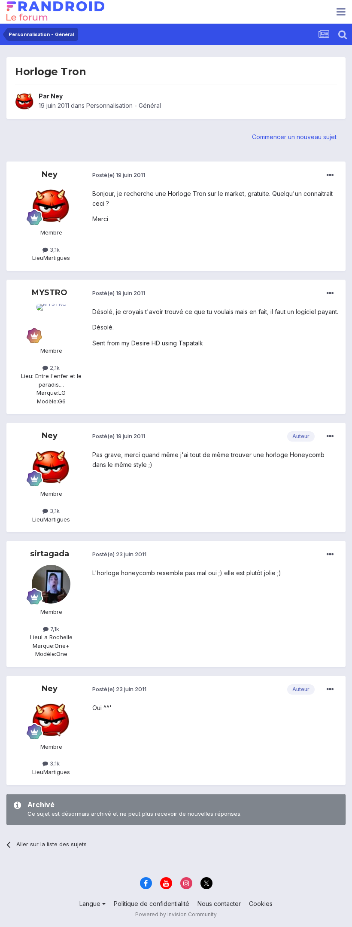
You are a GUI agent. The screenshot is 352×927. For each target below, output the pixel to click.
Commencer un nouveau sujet (294, 136)
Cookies (261, 903)
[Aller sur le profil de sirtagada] (51, 584)
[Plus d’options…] (330, 175)
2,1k (54, 367)
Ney (57, 96)
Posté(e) (118, 174)
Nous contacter (219, 903)
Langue (90, 903)
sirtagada (49, 553)
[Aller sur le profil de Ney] (24, 100)
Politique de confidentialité (151, 903)
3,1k (54, 249)
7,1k (54, 628)
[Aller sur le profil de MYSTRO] (51, 323)
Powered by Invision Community (176, 914)
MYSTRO (49, 292)
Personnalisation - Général (123, 105)
